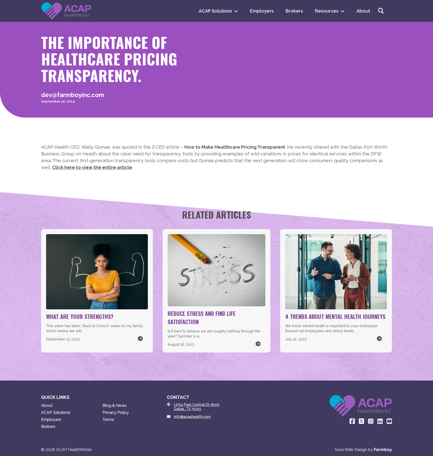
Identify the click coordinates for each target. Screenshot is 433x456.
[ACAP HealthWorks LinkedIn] (380, 421)
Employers (262, 11)
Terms (108, 419)
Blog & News (114, 405)
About (363, 11)
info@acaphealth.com (192, 417)
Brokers (294, 11)
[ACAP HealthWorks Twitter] (361, 421)
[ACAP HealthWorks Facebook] (352, 421)
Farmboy (383, 449)
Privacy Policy (115, 412)
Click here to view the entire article (92, 167)
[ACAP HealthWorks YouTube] (389, 421)
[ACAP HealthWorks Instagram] (370, 421)
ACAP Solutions (215, 11)
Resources (327, 11)
